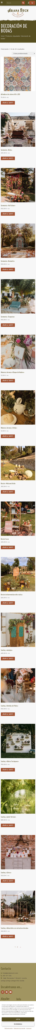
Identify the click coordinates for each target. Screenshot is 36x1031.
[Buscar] (23, 2)
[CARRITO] (32, 3)
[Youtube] (10, 992)
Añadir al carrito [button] (7, 103)
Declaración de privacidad (19, 1028)
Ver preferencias (18, 1024)
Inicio (2, 36)
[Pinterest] (6, 992)
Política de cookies (9, 1028)
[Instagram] (2, 992)
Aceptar (18, 1019)
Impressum (28, 1028)
